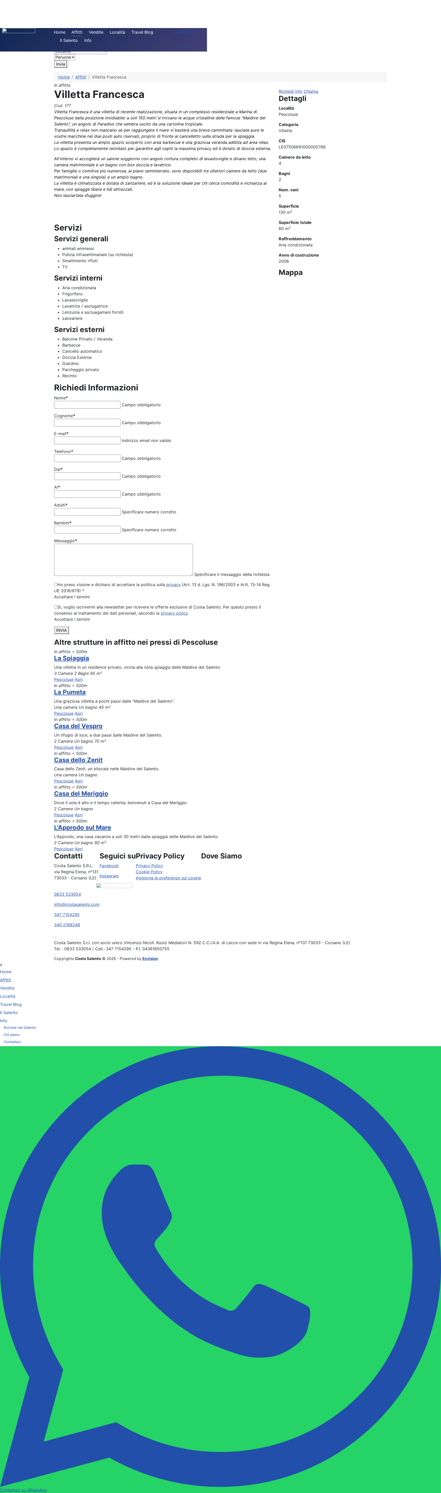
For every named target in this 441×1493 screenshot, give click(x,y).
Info (88, 40)
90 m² (100, 842)
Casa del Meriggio (81, 793)
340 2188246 (67, 924)
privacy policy (174, 613)
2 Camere (63, 741)
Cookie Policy (149, 871)
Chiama (311, 91)
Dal (58, 469)
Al (57, 487)
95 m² (96, 673)
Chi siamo (12, 1034)
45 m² (105, 707)
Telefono (63, 451)
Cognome (64, 415)
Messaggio (65, 540)
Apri (79, 679)
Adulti (61, 505)
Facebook (109, 865)
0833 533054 (67, 894)
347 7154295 (67, 914)
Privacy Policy (149, 865)
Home (59, 32)
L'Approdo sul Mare (82, 827)
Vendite (96, 32)
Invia (60, 64)
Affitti (76, 32)
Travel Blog (142, 32)
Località (117, 32)
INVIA (61, 630)
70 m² (100, 741)
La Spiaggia (71, 658)
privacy (173, 584)
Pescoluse (64, 679)
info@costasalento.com (77, 904)
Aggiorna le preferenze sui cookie (168, 877)
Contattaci (12, 1042)
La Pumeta (70, 692)
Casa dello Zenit (78, 760)
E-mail (61, 433)
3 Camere (63, 673)
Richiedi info (290, 91)
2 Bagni (81, 673)
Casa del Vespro (78, 726)
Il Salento (69, 40)
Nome (61, 397)
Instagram (109, 875)
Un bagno (88, 707)
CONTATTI (185, 31)
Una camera (65, 707)
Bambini (63, 522)
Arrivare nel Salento (20, 1027)
